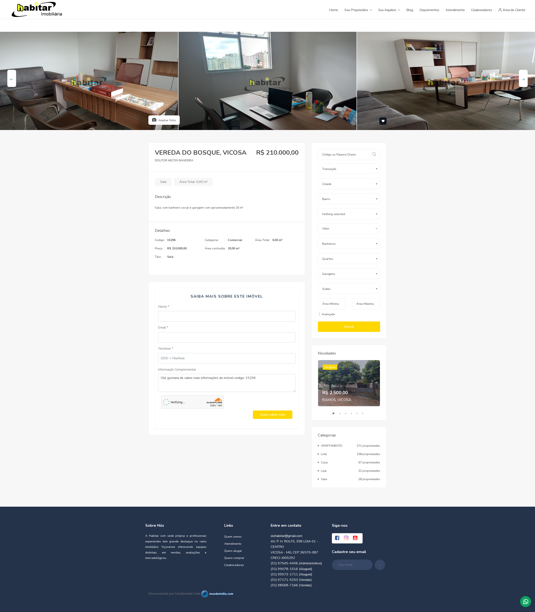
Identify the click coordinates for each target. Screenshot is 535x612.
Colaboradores (234, 565)
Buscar (349, 326)
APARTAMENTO (331, 446)
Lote (324, 454)
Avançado (328, 314)
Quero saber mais (272, 414)
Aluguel (330, 367)
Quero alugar (233, 551)
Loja (323, 471)
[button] (349, 168)
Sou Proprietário (356, 10)
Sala (324, 479)
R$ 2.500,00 (335, 392)
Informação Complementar (177, 369)
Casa (324, 462)
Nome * (163, 306)
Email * (163, 327)
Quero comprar (234, 558)
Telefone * (165, 348)
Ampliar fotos (166, 120)
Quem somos (233, 537)
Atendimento (232, 544)
